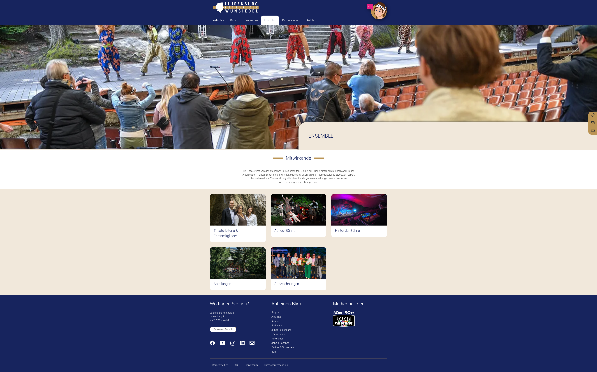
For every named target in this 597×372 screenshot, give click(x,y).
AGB (236, 365)
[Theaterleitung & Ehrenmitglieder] (238, 218)
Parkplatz (276, 325)
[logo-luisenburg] (235, 8)
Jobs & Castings (280, 342)
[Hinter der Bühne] (359, 218)
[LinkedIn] (242, 342)
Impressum (251, 365)
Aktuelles (276, 316)
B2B (273, 351)
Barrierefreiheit (220, 365)
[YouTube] (222, 342)
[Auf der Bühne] (298, 218)
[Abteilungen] (238, 268)
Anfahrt (275, 321)
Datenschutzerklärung (276, 365)
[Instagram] (232, 343)
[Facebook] (212, 342)
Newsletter (277, 338)
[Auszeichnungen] (298, 268)
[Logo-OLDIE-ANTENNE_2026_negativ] (344, 319)
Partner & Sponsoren (282, 347)
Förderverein (278, 334)
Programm (277, 312)
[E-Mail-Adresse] (252, 342)
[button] (241, 20)
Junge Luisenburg (281, 329)
